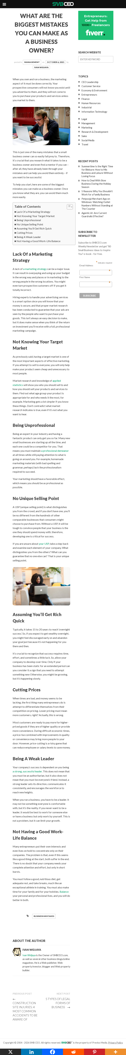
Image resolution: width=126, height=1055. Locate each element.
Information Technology (94, 111)
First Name (94, 277)
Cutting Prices (25, 232)
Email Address (94, 265)
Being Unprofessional (29, 220)
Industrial (87, 107)
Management (32, 62)
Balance (64, 891)
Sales (84, 136)
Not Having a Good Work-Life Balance (38, 241)
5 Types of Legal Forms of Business (58, 1003)
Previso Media (99, 1042)
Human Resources (91, 103)
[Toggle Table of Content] (68, 207)
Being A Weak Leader (29, 236)
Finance (86, 99)
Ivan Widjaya (41, 67)
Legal (84, 119)
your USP (44, 543)
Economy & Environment (94, 90)
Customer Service (91, 86)
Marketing (87, 127)
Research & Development (95, 131)
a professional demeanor (55, 450)
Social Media (88, 140)
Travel (85, 144)
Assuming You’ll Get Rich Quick (34, 228)
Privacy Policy (115, 1042)
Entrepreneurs (89, 94)
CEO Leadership (90, 82)
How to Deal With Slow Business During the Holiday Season (96, 183)
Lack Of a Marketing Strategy (33, 211)
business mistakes (44, 916)
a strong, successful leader (27, 771)
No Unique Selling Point (30, 224)
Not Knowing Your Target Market (36, 216)
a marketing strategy (35, 268)
